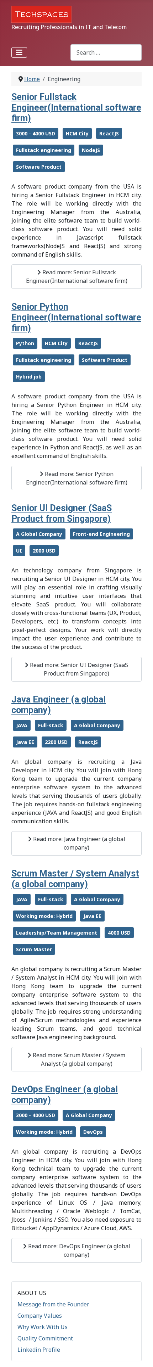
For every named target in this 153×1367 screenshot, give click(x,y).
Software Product (39, 166)
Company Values (39, 1316)
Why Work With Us (42, 1327)
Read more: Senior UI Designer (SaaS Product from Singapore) (78, 669)
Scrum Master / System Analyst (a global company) (75, 878)
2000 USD (44, 550)
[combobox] (106, 52)
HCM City (77, 133)
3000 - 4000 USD (35, 133)
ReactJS (109, 133)
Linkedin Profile (38, 1350)
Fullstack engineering (43, 150)
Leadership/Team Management (56, 932)
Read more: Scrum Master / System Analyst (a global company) (78, 1059)
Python (25, 343)
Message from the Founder (53, 1304)
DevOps (93, 1131)
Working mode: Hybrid (44, 916)
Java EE (25, 742)
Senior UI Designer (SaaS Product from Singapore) (61, 513)
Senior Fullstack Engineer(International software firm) (76, 107)
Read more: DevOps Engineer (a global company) (78, 1250)
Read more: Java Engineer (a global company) (78, 843)
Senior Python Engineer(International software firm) (76, 317)
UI (19, 550)
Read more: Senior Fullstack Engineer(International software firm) (76, 276)
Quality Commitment (45, 1338)
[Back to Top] (140, 1353)
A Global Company (39, 534)
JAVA (21, 725)
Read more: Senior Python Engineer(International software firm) (76, 478)
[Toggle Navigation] (19, 52)
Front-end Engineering (101, 534)
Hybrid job (29, 376)
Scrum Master (34, 949)
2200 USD (56, 742)
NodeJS (91, 150)
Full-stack (50, 725)
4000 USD (119, 932)
